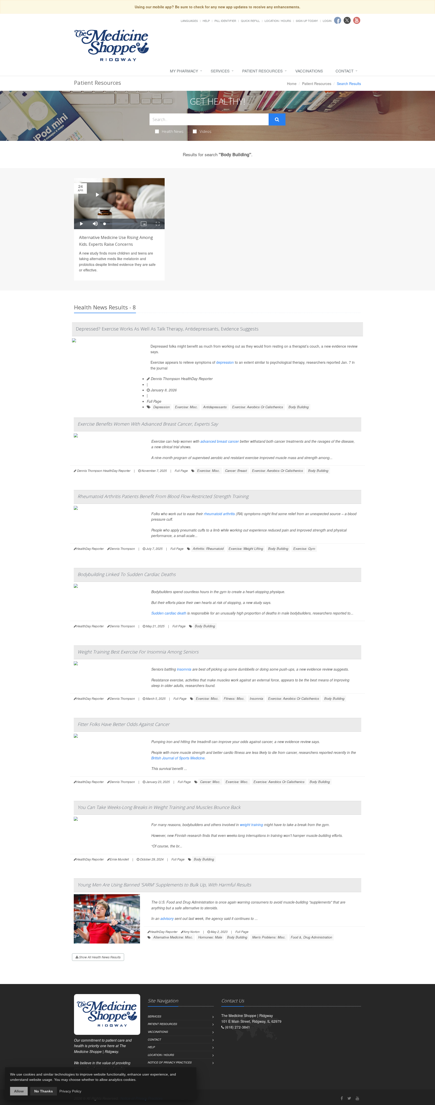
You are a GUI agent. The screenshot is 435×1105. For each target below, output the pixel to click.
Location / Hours (278, 21)
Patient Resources (262, 70)
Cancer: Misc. (210, 781)
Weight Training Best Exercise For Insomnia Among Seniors (138, 652)
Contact (344, 70)
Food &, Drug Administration (311, 937)
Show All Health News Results (99, 957)
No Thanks (43, 1091)
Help (206, 21)
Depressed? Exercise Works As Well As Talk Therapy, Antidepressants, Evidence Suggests (167, 329)
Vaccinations (309, 70)
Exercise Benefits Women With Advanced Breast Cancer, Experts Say (148, 424)
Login (327, 21)
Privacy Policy (70, 1091)
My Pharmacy (184, 70)
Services (220, 70)
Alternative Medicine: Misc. (173, 937)
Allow (19, 1091)
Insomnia (256, 698)
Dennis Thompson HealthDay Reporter (181, 378)
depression (225, 362)
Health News (173, 131)
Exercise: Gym (304, 548)
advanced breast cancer (219, 441)
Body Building (298, 406)
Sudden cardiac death (168, 613)
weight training (251, 824)
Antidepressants (215, 406)
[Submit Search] (277, 119)
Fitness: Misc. (234, 698)
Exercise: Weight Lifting (246, 548)
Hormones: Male (210, 937)
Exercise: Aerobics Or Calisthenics (257, 406)
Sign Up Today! (307, 21)
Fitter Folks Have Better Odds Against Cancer (123, 724)
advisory (167, 918)
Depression (161, 406)
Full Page (154, 401)
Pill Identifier (225, 21)
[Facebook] (342, 1098)
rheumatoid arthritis (219, 513)
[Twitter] (349, 1098)
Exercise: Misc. (186, 406)
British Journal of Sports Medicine (178, 757)
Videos (205, 131)
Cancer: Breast (236, 470)
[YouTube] (357, 1098)
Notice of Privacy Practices (170, 1062)
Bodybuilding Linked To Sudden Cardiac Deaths (126, 574)
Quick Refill (250, 21)
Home (292, 83)
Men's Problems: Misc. (269, 937)
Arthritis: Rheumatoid (208, 548)
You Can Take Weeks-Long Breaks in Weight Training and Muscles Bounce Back (159, 807)
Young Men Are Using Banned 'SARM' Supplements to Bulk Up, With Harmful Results (164, 885)
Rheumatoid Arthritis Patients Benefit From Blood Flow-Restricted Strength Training (163, 496)
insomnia (184, 669)
